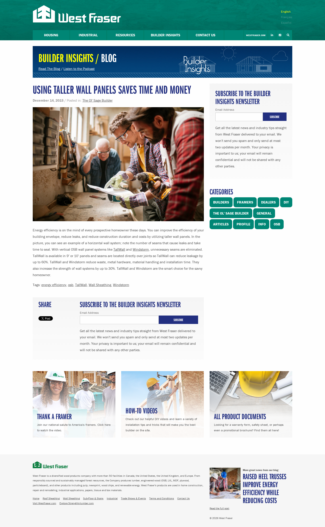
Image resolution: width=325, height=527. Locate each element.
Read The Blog (49, 68)
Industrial (112, 498)
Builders (221, 202)
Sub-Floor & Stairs (93, 498)
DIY (286, 202)
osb (70, 285)
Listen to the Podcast (79, 68)
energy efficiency (53, 285)
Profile (243, 224)
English (286, 12)
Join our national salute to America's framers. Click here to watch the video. (74, 421)
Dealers (268, 202)
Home (36, 498)
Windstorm (141, 249)
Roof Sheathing (51, 498)
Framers (245, 202)
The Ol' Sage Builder (97, 100)
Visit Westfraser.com (44, 503)
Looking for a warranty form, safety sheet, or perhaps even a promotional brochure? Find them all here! (249, 421)
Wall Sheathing (100, 285)
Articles (221, 224)
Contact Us (183, 498)
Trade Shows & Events (133, 498)
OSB (277, 224)
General (264, 213)
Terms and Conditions (161, 498)
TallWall (119, 249)
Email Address (89, 313)
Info (262, 224)
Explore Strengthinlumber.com (76, 503)
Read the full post (219, 508)
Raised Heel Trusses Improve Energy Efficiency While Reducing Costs (264, 488)
